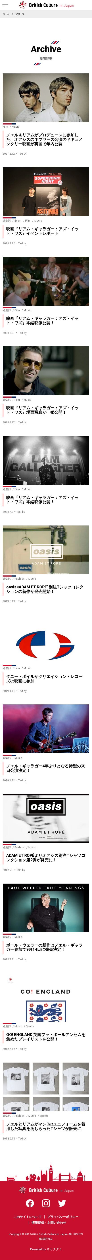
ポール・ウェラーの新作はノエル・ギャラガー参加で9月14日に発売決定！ (44, 947)
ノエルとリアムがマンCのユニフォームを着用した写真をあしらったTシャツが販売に (45, 1126)
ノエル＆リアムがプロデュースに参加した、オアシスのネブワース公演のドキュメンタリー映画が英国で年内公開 (44, 139)
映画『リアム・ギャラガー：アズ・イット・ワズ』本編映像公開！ (42, 321)
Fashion (20, 579)
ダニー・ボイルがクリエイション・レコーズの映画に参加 (44, 679)
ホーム (6, 14)
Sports (30, 1026)
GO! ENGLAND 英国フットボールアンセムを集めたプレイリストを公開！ (46, 1037)
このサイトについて (28, 1216)
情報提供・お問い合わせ (49, 1222)
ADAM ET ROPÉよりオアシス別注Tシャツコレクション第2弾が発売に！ (45, 858)
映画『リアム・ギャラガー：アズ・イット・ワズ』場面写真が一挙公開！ (42, 410)
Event (18, 221)
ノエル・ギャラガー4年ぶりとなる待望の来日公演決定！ (45, 768)
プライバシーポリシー (63, 1216)
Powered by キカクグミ (46, 1249)
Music (15, 127)
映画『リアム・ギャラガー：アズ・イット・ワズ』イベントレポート (42, 231)
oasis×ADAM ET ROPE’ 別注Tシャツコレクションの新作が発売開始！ (45, 589)
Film (5, 127)
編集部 (7, 221)
